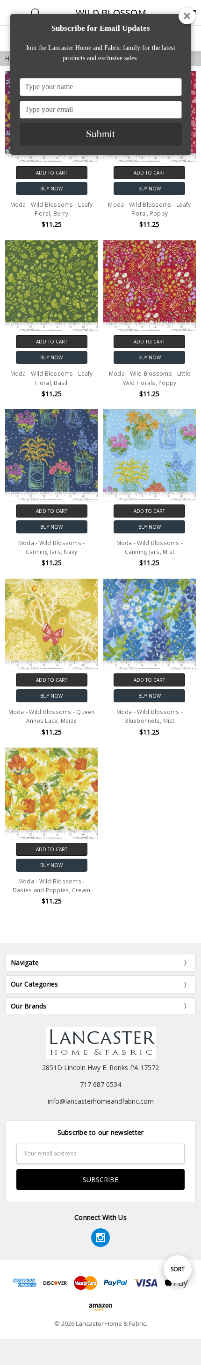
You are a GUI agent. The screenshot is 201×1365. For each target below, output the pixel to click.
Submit (100, 134)
